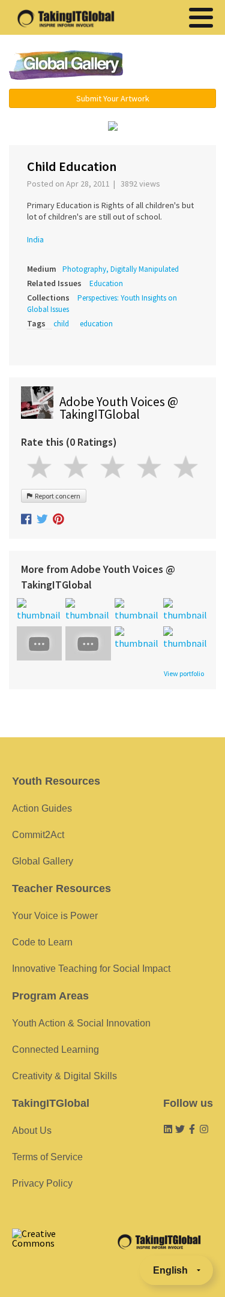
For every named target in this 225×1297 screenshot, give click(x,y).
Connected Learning (55, 1049)
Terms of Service (47, 1157)
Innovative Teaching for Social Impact (91, 968)
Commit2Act (38, 835)
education (96, 324)
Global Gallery (66, 65)
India (35, 239)
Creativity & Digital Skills (64, 1076)
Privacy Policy (42, 1183)
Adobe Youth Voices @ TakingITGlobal (118, 408)
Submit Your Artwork (112, 98)
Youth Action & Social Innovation (81, 1023)
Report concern (56, 495)
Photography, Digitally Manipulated (120, 269)
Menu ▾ (176, 66)
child (61, 324)
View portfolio (184, 673)
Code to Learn (42, 942)
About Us (32, 1130)
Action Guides (42, 808)
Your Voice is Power (55, 916)
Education (106, 283)
